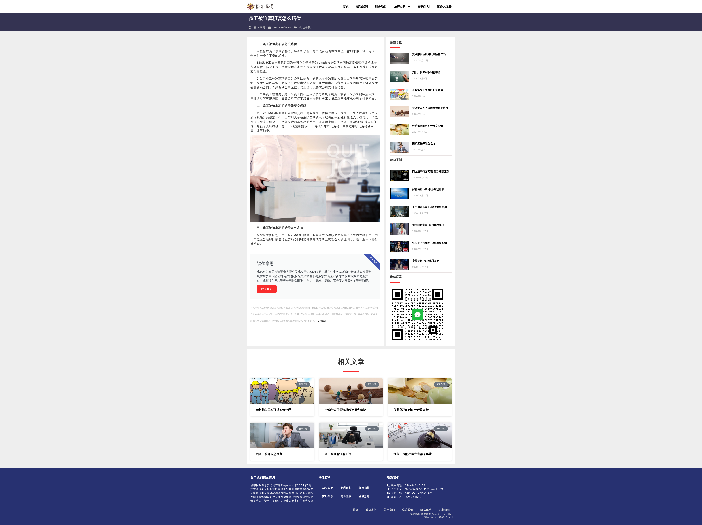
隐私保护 (425, 509)
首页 (346, 6)
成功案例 (362, 6)
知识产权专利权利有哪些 (426, 72)
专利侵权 (346, 487)
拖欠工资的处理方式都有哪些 (413, 454)
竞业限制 (346, 496)
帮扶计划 (424, 6)
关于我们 (389, 509)
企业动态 (444, 509)
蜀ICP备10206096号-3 (438, 516)
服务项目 (381, 6)
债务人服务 (444, 6)
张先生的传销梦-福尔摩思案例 (429, 242)
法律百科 (400, 6)
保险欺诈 (364, 487)
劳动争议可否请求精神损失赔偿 (430, 107)
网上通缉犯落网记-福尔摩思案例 (430, 171)
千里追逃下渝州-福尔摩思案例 (429, 207)
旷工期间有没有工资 (338, 454)
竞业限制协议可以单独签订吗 (429, 54)
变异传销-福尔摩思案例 (425, 260)
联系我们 (266, 289)
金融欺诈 (364, 496)
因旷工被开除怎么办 (423, 143)
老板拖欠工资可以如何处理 (427, 89)
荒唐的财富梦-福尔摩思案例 (428, 224)
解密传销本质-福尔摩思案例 (428, 189)
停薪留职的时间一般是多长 (427, 125)
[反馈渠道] (322, 320)
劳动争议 (305, 27)
